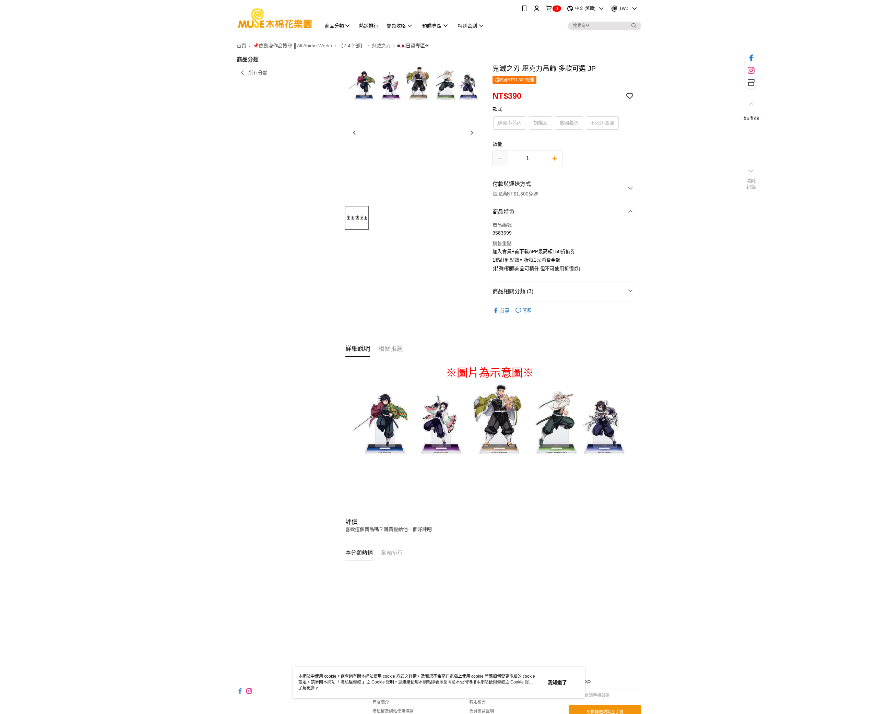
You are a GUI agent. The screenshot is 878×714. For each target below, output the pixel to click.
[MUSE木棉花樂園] (275, 18)
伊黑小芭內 (510, 123)
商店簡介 (380, 702)
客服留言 (477, 702)
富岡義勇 (569, 123)
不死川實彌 (602, 123)
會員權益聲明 (481, 711)
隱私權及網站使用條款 (393, 711)
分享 (505, 310)
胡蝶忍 (540, 123)
